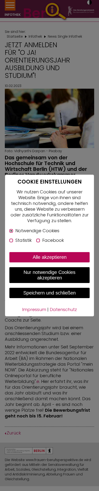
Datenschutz (63, 309)
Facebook (53, 240)
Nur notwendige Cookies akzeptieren (49, 275)
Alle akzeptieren (50, 257)
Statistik (23, 240)
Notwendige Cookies (37, 230)
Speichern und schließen (49, 292)
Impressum (34, 309)
